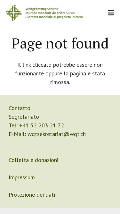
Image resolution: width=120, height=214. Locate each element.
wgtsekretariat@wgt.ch (57, 134)
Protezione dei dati (32, 194)
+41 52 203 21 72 (41, 125)
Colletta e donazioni (33, 160)
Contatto (19, 108)
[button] (111, 13)
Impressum (22, 177)
